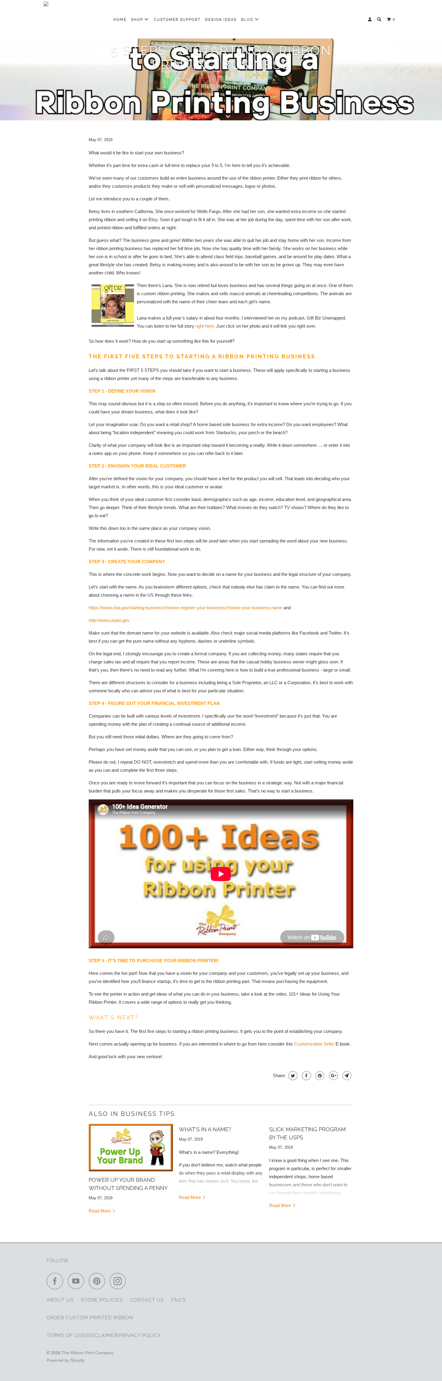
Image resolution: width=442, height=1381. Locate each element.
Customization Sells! (314, 1043)
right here (204, 326)
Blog (248, 19)
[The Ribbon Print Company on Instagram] (119, 1281)
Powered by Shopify (65, 1360)
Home (120, 19)
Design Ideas (221, 19)
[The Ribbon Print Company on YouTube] (77, 1281)
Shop (138, 19)
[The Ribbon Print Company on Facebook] (56, 1281)
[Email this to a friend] (346, 1075)
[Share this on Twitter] (292, 1075)
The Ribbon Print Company (87, 1352)
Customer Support (177, 19)
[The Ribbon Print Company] (74, 19)
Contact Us (147, 1300)
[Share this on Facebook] (305, 1075)
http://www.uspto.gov (109, 620)
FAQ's (178, 1300)
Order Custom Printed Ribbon (90, 1318)
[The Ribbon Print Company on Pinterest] (98, 1281)
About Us (60, 1300)
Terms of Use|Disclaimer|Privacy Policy (104, 1335)
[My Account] (370, 19)
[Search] (379, 19)
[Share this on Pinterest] (319, 1075)
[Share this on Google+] (332, 1075)
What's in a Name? (205, 1129)
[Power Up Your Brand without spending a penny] (131, 1147)
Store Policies (102, 1300)
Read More (100, 1210)
